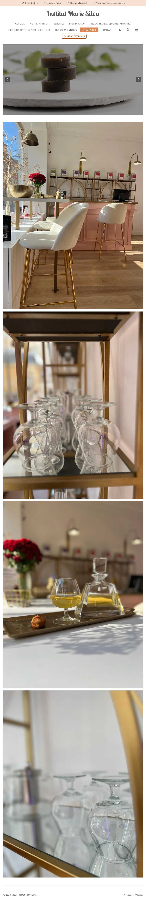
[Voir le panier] (136, 29)
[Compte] (119, 29)
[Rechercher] (128, 29)
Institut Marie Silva (73, 13)
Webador (139, 895)
